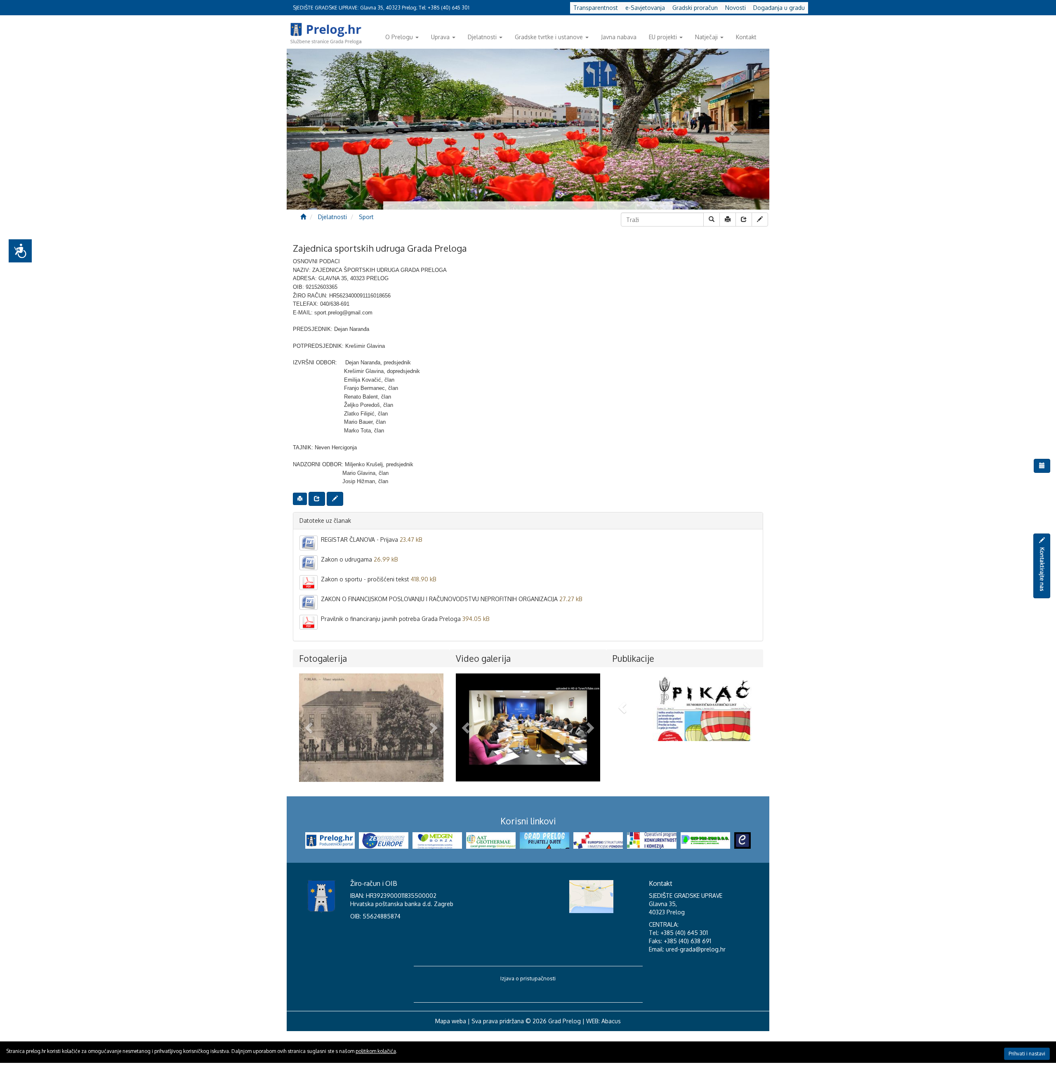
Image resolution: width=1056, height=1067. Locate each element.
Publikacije (633, 658)
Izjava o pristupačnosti (528, 1014)
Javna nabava (618, 36)
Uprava (440, 36)
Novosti (735, 7)
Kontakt (746, 36)
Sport (366, 216)
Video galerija (483, 658)
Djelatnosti (482, 36)
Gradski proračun (695, 7)
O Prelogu (399, 36)
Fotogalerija (323, 658)
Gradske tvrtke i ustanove (549, 36)
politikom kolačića (376, 1051)
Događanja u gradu (779, 7)
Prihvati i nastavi (1027, 1053)
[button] (310, 727)
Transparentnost (595, 7)
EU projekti (663, 36)
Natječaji (706, 36)
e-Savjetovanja (645, 7)
